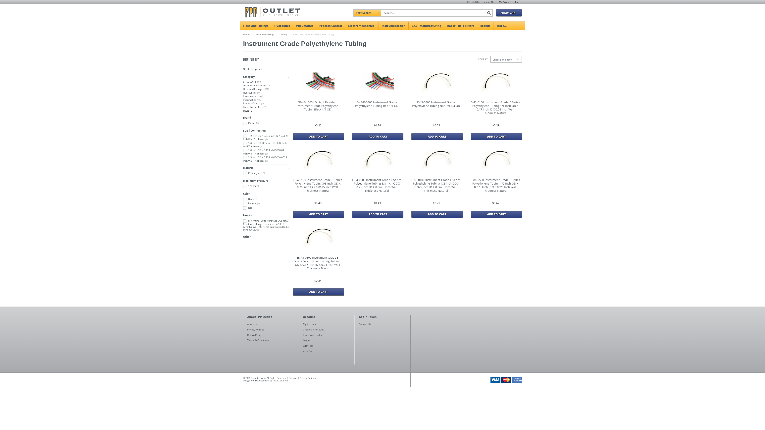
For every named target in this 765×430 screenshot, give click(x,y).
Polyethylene (256, 173)
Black (252, 199)
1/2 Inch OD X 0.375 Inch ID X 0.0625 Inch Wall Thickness (265, 137)
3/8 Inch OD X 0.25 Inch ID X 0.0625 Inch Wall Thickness (265, 159)
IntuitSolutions (280, 380)
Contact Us (488, 1)
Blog (516, 1)
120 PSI (253, 186)
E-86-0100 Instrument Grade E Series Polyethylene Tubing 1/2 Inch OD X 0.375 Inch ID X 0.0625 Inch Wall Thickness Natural (436, 185)
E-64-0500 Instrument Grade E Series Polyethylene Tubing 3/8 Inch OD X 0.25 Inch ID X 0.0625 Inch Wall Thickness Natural (376, 185)
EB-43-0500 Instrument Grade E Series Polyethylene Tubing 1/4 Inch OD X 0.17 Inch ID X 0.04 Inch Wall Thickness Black (317, 263)
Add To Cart (318, 136)
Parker (253, 123)
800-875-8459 (473, 1)
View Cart (509, 13)
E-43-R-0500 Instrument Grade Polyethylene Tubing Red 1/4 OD (376, 104)
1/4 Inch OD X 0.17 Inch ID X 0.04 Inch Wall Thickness (263, 152)
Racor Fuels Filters (460, 26)
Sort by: (483, 59)
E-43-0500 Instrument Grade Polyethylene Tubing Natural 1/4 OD (436, 104)
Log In (306, 340)
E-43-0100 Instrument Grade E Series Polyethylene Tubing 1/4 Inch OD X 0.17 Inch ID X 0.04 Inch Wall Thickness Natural (495, 108)
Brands (485, 26)
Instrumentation (393, 26)
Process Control (330, 26)
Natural (254, 203)
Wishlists (308, 345)
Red (251, 207)
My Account (505, 1)
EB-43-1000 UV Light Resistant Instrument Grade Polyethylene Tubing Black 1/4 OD (317, 106)
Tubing (283, 34)
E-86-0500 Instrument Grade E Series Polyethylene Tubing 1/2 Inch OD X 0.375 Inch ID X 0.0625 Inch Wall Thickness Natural (495, 185)
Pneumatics (304, 26)
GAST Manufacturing (426, 26)
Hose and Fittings (255, 26)
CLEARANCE (252, 82)
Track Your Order (312, 335)
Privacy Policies (308, 377)
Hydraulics (282, 26)
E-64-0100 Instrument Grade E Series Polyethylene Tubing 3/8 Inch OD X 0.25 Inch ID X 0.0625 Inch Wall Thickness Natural (317, 185)
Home (246, 34)
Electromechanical (362, 26)
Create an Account (313, 329)
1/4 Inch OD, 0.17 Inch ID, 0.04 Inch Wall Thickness (264, 144)
